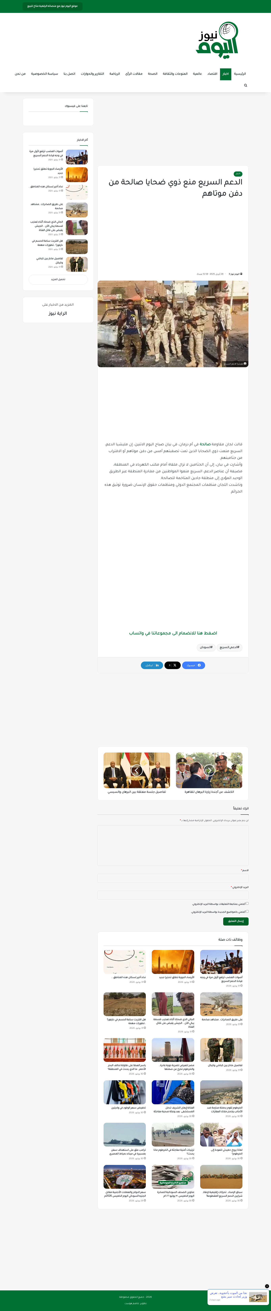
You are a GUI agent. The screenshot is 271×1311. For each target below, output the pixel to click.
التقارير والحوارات (92, 74)
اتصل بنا (69, 74)
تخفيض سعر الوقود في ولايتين (128, 1108)
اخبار (226, 74)
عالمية (197, 74)
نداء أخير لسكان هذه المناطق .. (128, 977)
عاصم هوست (132, 1303)
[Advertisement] (173, 128)
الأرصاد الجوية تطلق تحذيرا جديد (176, 977)
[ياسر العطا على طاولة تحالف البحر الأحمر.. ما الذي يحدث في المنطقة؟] (125, 1050)
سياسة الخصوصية (44, 74)
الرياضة (115, 74)
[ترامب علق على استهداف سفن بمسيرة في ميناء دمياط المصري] (125, 1135)
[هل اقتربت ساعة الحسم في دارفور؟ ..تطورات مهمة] (125, 1004)
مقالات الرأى (133, 74)
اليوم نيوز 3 (234, 274)
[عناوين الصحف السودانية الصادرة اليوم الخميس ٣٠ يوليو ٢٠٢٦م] (173, 1177)
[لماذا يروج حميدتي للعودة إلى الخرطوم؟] (221, 1135)
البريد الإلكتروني (240, 887)
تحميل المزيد (58, 279)
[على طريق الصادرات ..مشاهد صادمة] (221, 1004)
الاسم (245, 870)
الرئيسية (240, 74)
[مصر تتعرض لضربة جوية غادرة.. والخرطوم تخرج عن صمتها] (173, 1050)
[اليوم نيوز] (217, 40)
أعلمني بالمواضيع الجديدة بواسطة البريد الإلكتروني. (218, 912)
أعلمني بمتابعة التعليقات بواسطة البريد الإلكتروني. (218, 904)
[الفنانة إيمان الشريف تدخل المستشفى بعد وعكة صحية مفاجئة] (173, 1092)
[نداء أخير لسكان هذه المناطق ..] (125, 962)
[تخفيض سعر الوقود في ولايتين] (125, 1092)
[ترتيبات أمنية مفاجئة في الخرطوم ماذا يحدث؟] (173, 1135)
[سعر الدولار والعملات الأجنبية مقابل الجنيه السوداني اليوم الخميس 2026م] (125, 1177)
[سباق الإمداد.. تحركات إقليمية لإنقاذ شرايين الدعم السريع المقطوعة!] (221, 1177)
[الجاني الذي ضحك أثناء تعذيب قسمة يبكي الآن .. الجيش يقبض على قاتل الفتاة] (173, 1004)
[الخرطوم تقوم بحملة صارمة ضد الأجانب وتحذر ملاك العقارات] (221, 1092)
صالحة (205, 445)
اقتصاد (212, 74)
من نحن (20, 74)
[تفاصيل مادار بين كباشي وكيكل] (221, 1050)
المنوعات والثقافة (175, 74)
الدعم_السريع (229, 647)
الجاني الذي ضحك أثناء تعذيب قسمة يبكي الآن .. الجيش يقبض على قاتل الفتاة (174, 1023)
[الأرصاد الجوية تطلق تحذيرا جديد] (173, 962)
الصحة (152, 74)
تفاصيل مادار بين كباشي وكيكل (225, 1065)
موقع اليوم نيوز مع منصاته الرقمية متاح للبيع (52, 6)
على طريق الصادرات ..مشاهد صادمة (222, 1019)
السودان (205, 647)
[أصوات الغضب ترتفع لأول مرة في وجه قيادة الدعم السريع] (221, 962)
